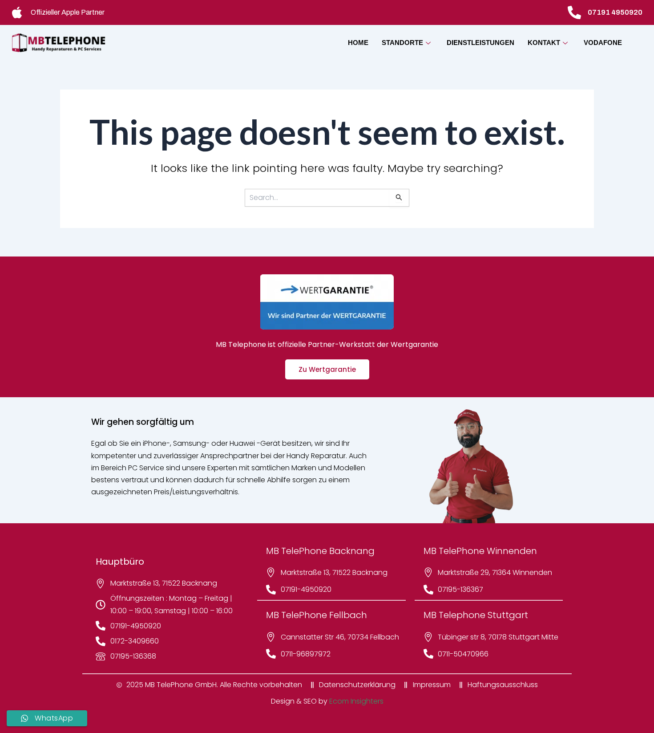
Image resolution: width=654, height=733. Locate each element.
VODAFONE (603, 42)
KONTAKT (544, 42)
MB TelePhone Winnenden (480, 551)
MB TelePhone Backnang (320, 551)
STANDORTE (402, 42)
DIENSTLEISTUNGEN (480, 42)
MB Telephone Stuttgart (476, 615)
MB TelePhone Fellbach (316, 615)
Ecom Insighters (356, 701)
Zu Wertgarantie (327, 369)
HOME (358, 42)
